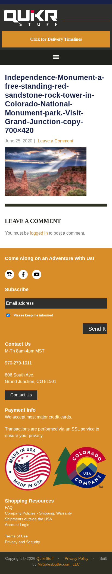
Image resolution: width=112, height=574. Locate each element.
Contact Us (21, 395)
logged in (39, 233)
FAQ (9, 507)
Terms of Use (16, 536)
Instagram (9, 274)
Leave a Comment (55, 141)
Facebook (23, 274)
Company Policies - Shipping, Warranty (38, 513)
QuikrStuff (45, 558)
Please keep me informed (33, 315)
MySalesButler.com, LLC (59, 564)
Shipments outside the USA (28, 519)
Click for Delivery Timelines (56, 39)
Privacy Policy (76, 558)
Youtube (36, 274)
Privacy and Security (22, 542)
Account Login (17, 524)
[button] (56, 57)
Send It (97, 329)
